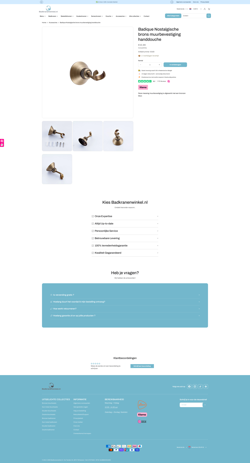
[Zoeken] (208, 15)
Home (44, 22)
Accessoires (53, 22)
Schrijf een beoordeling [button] (142, 366)
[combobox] (196, 16)
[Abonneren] (205, 405)
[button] (42, 16)
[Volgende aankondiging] (171, 2)
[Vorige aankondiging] (41, 2)
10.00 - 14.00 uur (111, 407)
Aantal (140, 60)
